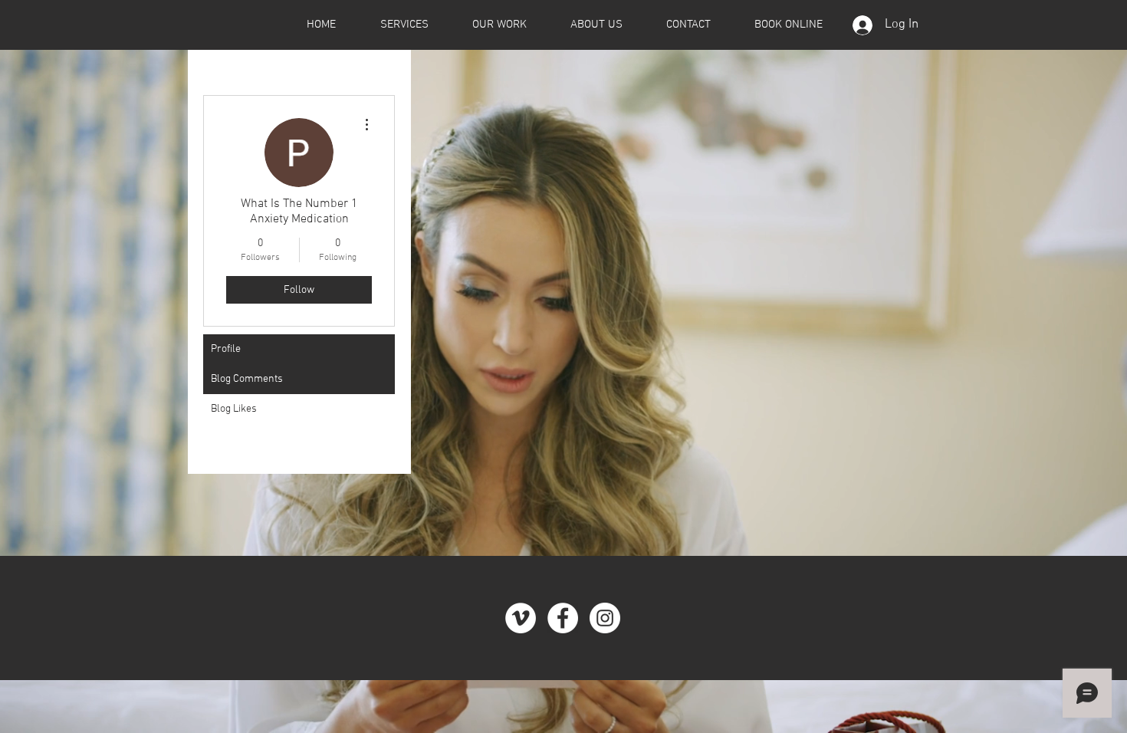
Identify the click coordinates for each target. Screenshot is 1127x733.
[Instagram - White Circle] (605, 618)
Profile (226, 349)
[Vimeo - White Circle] (520, 618)
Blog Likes (234, 409)
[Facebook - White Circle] (562, 618)
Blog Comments (247, 379)
